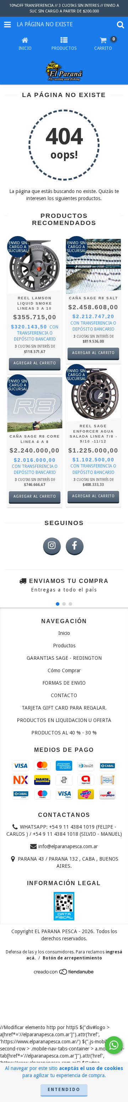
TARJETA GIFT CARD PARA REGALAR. (64, 708)
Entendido (64, 1089)
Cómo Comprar (64, 670)
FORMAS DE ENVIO (64, 683)
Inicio (64, 633)
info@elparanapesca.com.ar (68, 846)
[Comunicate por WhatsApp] (114, 1045)
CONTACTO (64, 695)
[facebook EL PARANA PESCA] (75, 546)
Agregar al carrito (35, 363)
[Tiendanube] (64, 974)
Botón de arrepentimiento (72, 958)
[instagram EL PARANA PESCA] (52, 546)
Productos (64, 645)
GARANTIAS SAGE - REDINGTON (64, 658)
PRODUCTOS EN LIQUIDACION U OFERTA (64, 720)
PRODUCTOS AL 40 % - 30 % (64, 732)
